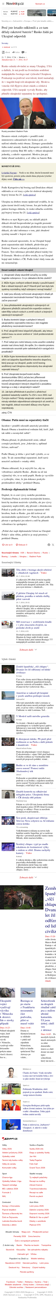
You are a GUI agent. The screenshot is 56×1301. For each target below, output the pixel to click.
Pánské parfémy (27, 1272)
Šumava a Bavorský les (12, 1213)
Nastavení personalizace (36, 1287)
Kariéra (38, 1282)
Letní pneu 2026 (36, 1206)
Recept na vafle (36, 1192)
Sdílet (17, 52)
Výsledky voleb (8, 1156)
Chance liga (7, 1177)
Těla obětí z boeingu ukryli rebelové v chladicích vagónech (34, 571)
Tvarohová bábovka (38, 1189)
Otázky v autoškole (37, 1221)
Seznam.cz (40, 4)
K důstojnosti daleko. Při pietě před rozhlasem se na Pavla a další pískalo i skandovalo (34, 741)
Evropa (19, 676)
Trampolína (46, 1245)
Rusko (45, 553)
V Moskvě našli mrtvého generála (32, 716)
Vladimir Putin (35, 556)
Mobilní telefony (38, 1258)
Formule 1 (6, 1192)
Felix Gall (33, 1164)
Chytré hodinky (38, 1267)
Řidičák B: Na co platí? (39, 1217)
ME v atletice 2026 (10, 1189)
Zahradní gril (22, 1254)
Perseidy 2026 (20, 1236)
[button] (28, 113)
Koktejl (19, 856)
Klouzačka (20, 1250)
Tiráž (45, 1282)
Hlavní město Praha (23, 748)
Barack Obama (33, 553)
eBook (7, 52)
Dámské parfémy (30, 1263)
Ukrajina (23, 556)
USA (22, 553)
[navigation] (3, 4)
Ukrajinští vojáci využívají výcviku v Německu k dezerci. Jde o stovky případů (7, 1012)
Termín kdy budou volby (12, 1160)
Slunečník (10, 1250)
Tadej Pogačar (35, 1160)
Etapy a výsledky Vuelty (39, 1153)
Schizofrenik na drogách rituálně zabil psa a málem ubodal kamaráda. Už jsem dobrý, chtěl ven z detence (48, 1015)
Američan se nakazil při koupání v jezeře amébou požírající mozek (33, 694)
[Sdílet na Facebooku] (49, 544)
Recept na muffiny (37, 1181)
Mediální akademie (13, 1284)
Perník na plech (36, 1196)
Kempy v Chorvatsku (11, 1206)
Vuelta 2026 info (36, 1149)
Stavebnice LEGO (13, 1263)
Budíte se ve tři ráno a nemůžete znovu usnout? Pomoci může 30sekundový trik (32, 768)
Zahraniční (20, 699)
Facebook (10, 1282)
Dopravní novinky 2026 (39, 1213)
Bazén (19, 1245)
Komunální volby (9, 1168)
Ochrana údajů (42, 1284)
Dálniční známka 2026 (39, 1210)
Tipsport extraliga (9, 1185)
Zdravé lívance (35, 1185)
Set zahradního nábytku (37, 1250)
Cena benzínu (34, 1236)
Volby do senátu (9, 1164)
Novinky (5, 43)
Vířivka (33, 1254)
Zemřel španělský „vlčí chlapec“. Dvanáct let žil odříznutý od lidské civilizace (33, 669)
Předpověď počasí (40, 1232)
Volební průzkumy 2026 (12, 1153)
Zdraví (18, 775)
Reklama (29, 1282)
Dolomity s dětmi (9, 1225)
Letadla (13, 556)
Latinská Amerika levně (12, 1221)
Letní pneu (44, 1263)
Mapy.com (26, 1232)
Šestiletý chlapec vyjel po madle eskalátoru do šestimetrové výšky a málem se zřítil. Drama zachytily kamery (33, 848)
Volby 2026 (7, 1149)
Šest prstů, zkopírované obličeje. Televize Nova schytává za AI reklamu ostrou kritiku (35, 820)
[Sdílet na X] (53, 544)
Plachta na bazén (31, 1245)
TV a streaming (22, 827)
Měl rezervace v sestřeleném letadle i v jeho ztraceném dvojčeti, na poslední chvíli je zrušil (34, 624)
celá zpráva (29, 194)
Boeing (5, 556)
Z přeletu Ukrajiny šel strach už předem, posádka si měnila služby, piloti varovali (33, 596)
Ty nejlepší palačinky (38, 1177)
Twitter (20, 1282)
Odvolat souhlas (16, 1287)
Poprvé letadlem (9, 1210)
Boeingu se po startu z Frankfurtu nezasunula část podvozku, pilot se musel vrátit (28, 1012)
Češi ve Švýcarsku (10, 1217)
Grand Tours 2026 (37, 1168)
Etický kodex (28, 1284)
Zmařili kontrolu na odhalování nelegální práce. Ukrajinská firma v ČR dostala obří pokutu (32, 794)
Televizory (26, 1267)
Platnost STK (35, 1225)
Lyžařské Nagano (9, 172)
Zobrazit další (26, 649)
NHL (4, 1196)
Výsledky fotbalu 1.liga (11, 1181)
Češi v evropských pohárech (27, 1241)
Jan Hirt (32, 1156)
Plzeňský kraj (21, 801)
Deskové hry (14, 1267)
